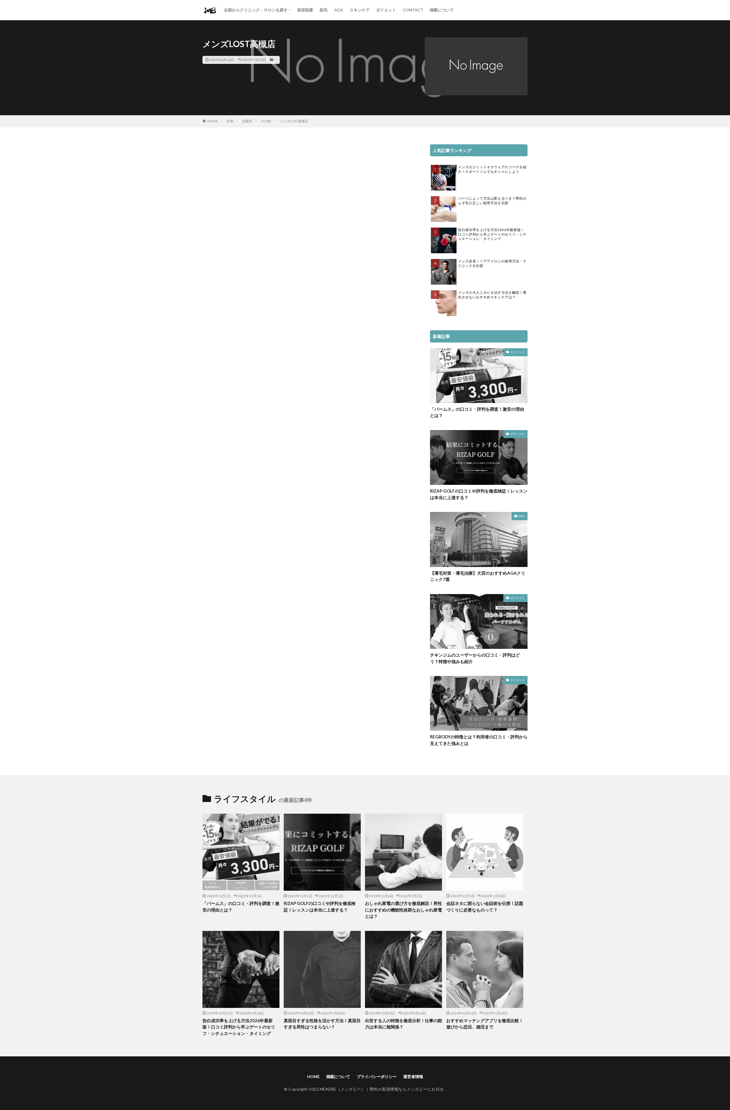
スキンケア (360, 9)
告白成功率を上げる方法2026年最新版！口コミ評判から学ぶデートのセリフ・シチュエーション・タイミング (492, 234)
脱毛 (324, 9)
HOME (212, 121)
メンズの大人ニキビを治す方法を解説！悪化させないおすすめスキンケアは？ (492, 294)
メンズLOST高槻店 (293, 121)
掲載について (442, 9)
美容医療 (305, 9)
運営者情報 (413, 1076)
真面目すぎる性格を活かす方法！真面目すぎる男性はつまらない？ (322, 1024)
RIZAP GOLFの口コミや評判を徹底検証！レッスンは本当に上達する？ (479, 494)
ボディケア (517, 434)
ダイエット (386, 9)
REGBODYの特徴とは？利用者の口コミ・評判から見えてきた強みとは (479, 740)
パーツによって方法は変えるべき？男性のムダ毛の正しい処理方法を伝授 (492, 200)
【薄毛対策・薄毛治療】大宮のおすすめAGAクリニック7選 (477, 576)
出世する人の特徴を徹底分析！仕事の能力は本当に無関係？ (403, 1024)
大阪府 (247, 121)
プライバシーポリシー (377, 1076)
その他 (266, 121)
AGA (338, 9)
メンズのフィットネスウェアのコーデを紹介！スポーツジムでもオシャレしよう (492, 169)
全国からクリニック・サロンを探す (256, 9)
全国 (229, 121)
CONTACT (413, 9)
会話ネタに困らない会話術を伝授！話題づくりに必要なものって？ (484, 906)
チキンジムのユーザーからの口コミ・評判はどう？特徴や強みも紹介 (475, 658)
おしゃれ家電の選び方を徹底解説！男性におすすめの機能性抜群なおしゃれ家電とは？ (403, 910)
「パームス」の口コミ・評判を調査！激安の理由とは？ (477, 412)
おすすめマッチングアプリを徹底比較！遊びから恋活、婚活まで (484, 1024)
